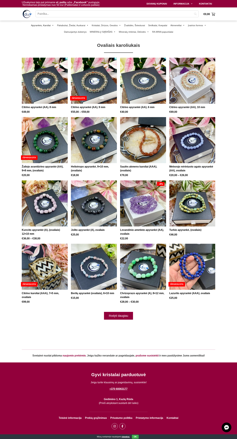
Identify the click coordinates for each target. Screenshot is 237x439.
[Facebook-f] (122, 426)
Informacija (181, 3)
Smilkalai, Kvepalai (157, 25)
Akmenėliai (176, 25)
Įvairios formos (195, 25)
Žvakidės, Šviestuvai (134, 25)
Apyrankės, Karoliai (41, 25)
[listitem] (45, 86)
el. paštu (61, 2)
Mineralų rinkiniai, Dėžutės (132, 32)
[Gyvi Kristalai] (27, 14)
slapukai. (126, 437)
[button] (118, 316)
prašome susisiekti (147, 355)
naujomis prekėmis (74, 355)
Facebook (80, 2)
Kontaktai (205, 3)
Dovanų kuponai (157, 3)
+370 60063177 (118, 388)
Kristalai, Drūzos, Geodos (105, 25)
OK (135, 437)
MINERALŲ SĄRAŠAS (101, 32)
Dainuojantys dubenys (75, 32)
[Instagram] (115, 426)
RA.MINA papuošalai (162, 32)
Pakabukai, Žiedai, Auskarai (71, 25)
